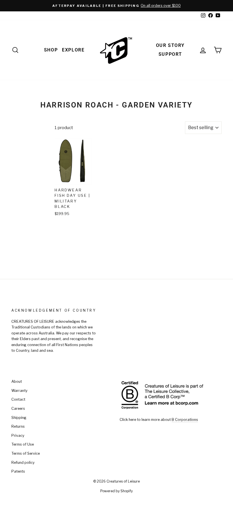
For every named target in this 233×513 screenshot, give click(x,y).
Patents (18, 471)
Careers (18, 408)
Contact (18, 399)
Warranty (19, 390)
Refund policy (23, 462)
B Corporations (185, 419)
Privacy (17, 435)
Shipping (18, 417)
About (16, 381)
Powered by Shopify (116, 491)
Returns (18, 426)
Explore (73, 50)
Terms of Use (22, 444)
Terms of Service (25, 453)
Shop (51, 50)
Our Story (170, 45)
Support (170, 54)
